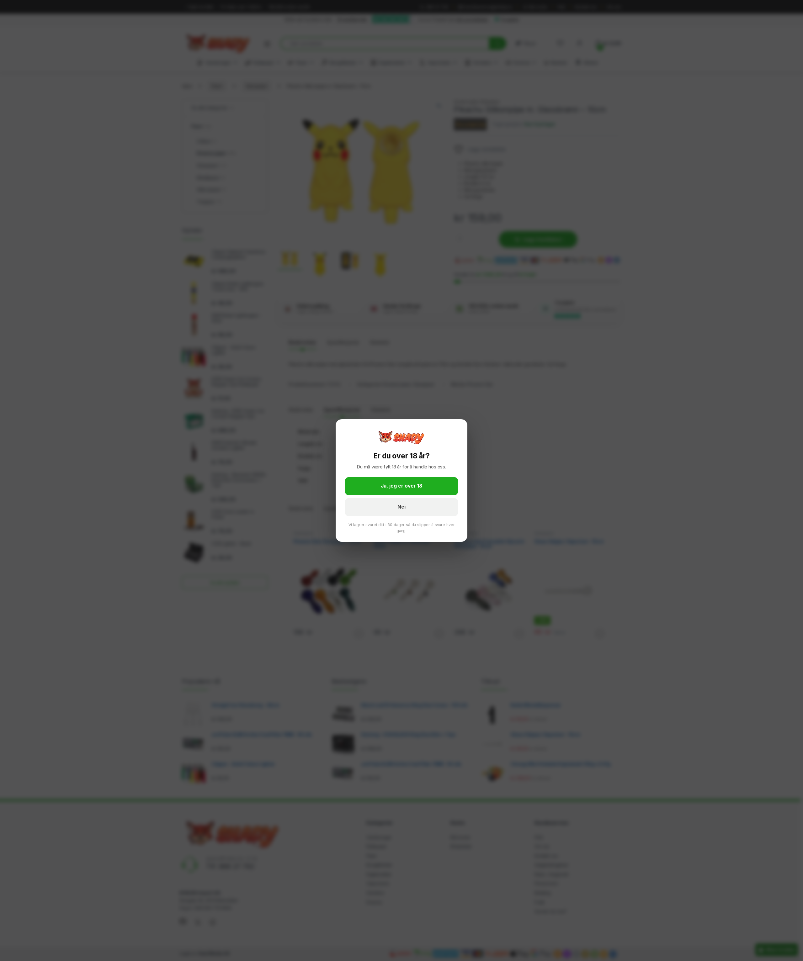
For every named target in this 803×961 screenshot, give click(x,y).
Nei (401, 507)
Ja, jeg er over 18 (401, 486)
